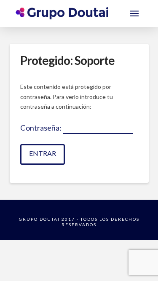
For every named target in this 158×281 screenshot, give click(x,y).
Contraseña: (41, 127)
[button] (134, 13)
